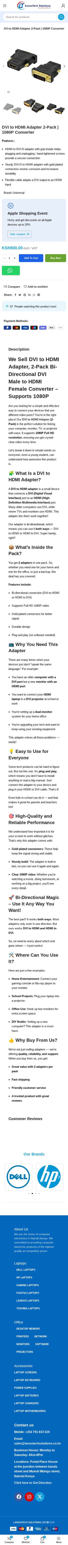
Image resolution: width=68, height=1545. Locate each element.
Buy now (55, 258)
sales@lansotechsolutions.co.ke (37, 1443)
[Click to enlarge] (8, 92)
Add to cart (31, 258)
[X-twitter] (39, 1497)
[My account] (63, 5)
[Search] (61, 17)
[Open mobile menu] (4, 5)
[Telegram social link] (38, 294)
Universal (18, 192)
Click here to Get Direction (33, 1482)
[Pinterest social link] (24, 294)
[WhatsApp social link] (34, 294)
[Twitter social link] (19, 294)
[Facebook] (19, 1497)
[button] (11, 270)
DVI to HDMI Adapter (35, 419)
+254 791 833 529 (37, 1432)
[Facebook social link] (15, 294)
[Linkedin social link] (29, 294)
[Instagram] (29, 1497)
